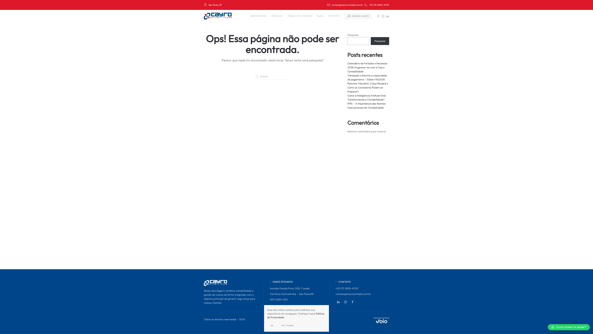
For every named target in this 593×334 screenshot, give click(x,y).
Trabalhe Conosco (299, 16)
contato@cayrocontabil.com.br (347, 5)
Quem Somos (258, 16)
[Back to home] (218, 16)
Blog (320, 16)
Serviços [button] (277, 16)
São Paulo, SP (215, 5)
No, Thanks (287, 325)
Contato (334, 16)
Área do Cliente (360, 16)
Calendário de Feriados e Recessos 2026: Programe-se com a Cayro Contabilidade (367, 67)
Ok (271, 325)
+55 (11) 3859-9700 (379, 5)
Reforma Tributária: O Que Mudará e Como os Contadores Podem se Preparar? (367, 87)
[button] (569, 327)
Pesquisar (353, 35)
